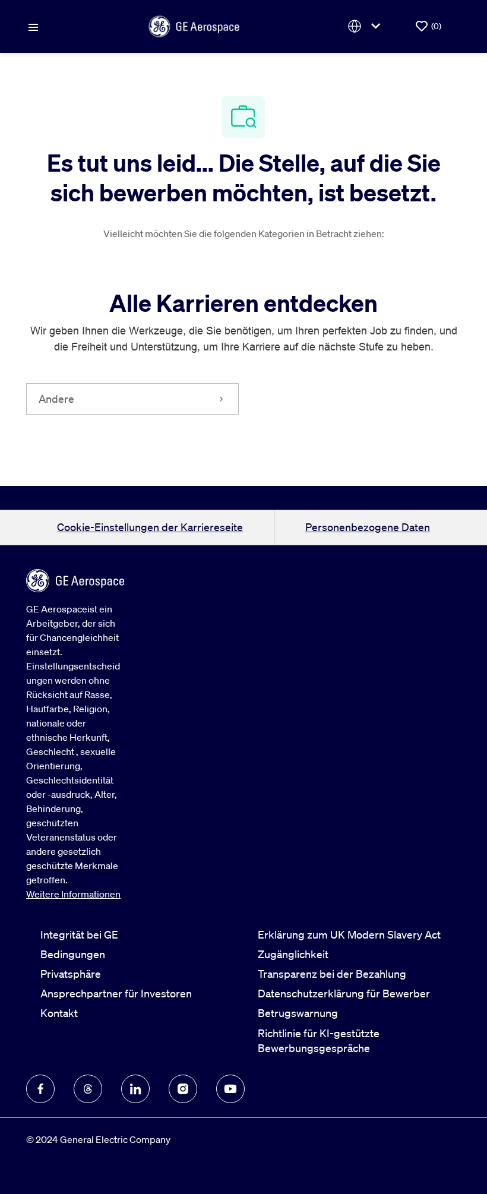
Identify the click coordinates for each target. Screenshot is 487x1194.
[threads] (88, 1089)
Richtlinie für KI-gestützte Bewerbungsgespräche (319, 1040)
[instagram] (183, 1089)
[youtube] (230, 1089)
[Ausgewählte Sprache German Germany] (366, 26)
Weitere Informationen (73, 894)
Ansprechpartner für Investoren (116, 993)
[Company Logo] (194, 24)
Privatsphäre (70, 973)
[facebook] (40, 1089)
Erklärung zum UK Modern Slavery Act (349, 934)
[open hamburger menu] (33, 26)
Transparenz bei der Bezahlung (332, 973)
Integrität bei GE (79, 934)
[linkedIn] (135, 1089)
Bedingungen (72, 954)
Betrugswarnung (298, 1012)
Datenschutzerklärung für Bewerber (344, 993)
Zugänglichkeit (293, 954)
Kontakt (59, 1012)
